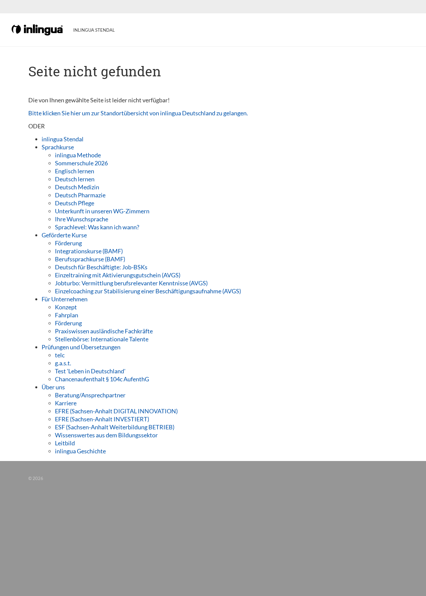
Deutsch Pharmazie (80, 195)
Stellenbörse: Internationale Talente (101, 339)
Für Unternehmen (65, 299)
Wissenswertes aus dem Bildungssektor (106, 435)
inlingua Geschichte (80, 451)
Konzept (66, 307)
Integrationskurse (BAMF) (89, 251)
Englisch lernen (74, 171)
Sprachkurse (58, 147)
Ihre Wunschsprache (81, 219)
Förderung (68, 243)
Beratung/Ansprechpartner (90, 395)
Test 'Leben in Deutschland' (90, 371)
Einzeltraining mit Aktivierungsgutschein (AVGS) (117, 275)
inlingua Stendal (63, 139)
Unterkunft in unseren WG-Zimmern (102, 211)
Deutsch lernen (75, 179)
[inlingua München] (37, 29)
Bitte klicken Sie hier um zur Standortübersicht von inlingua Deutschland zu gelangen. (138, 113)
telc (60, 355)
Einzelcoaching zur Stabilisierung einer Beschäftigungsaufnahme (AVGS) (148, 291)
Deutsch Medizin (77, 187)
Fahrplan (66, 315)
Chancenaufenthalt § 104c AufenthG (102, 379)
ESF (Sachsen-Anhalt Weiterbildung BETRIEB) (114, 427)
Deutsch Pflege (74, 203)
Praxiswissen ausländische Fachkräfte (104, 331)
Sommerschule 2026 (81, 163)
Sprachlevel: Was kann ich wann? (97, 227)
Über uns (53, 387)
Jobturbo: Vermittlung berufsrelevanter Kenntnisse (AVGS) (131, 283)
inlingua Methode (78, 155)
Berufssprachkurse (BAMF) (90, 259)
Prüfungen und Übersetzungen (81, 347)
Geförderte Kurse (64, 235)
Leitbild (65, 443)
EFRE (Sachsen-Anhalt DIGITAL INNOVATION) (116, 411)
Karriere (66, 403)
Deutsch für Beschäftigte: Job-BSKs (101, 267)
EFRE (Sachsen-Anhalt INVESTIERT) (102, 419)
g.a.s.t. (63, 363)
